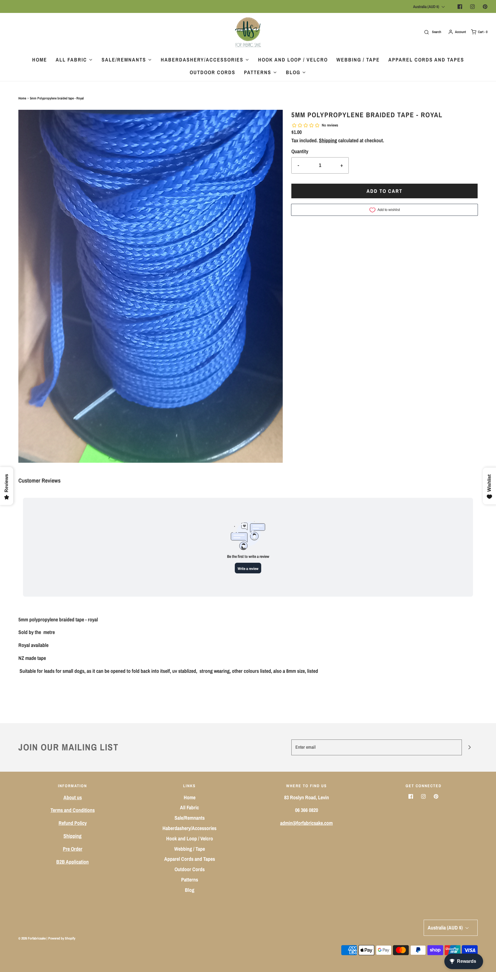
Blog (189, 890)
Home (39, 59)
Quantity (299, 151)
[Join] (470, 747)
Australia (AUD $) (426, 6)
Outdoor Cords (212, 72)
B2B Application (72, 861)
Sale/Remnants (190, 817)
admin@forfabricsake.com (306, 823)
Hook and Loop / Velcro (293, 59)
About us (72, 797)
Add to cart (384, 191)
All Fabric (189, 807)
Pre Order (72, 848)
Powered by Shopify (61, 938)
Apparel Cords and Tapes (426, 59)
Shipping (328, 140)
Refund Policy (73, 823)
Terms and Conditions (73, 810)
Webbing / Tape (358, 59)
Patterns (189, 879)
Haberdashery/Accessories (189, 828)
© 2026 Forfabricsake (32, 938)
